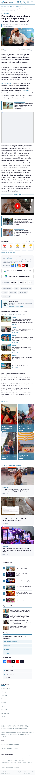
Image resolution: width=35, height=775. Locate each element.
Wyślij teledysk (10, 674)
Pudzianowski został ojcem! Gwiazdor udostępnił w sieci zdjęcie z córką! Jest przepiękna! (17, 384)
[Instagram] (19, 265)
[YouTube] (23, 265)
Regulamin (20, 771)
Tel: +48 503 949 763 (9, 748)
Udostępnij (24, 49)
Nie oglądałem (8, 653)
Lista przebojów (7, 562)
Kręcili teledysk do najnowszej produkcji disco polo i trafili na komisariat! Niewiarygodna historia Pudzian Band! (16, 394)
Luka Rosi (9, 760)
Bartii (19, 762)
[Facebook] (16, 265)
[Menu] (32, 2)
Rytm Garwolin (5, 762)
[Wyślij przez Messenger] (16, 282)
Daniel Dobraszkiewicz (15, 765)
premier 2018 (13, 292)
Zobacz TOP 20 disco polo (8, 252)
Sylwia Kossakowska (7, 767)
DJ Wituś (27, 758)
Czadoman (9, 758)
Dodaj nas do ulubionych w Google (9, 49)
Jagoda (24, 762)
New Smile (14, 762)
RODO (32, 771)
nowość (16, 288)
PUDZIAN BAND (22, 292)
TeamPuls (16, 758)
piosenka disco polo (26, 288)
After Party (21, 760)
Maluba (30, 762)
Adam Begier (6, 24)
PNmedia (26, 90)
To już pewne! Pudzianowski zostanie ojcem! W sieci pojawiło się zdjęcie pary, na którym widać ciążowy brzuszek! (16, 379)
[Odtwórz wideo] (17, 206)
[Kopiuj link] (30, 282)
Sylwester (4, 706)
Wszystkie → (30, 755)
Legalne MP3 (5, 713)
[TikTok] (26, 265)
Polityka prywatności (27, 772)
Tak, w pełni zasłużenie (10, 641)
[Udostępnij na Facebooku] (12, 282)
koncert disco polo (7, 288)
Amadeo (16, 767)
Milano (15, 760)
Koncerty (3, 702)
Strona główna (5, 6)
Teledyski (4, 695)
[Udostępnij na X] (25, 282)
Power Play (5, 765)
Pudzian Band (6, 83)
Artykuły (12, 6)
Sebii (22, 758)
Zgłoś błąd (31, 49)
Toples (3, 760)
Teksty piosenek (6, 699)
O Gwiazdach (19, 6)
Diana (3, 758)
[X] (22, 661)
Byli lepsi (6, 649)
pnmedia (5, 292)
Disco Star (4, 709)
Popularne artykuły (8, 606)
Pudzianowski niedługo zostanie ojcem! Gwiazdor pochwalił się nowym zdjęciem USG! (15, 389)
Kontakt (8, 677)
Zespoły (3, 716)
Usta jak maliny (6, 296)
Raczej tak (7, 645)
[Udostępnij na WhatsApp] (21, 282)
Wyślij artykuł (9, 670)
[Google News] (12, 265)
